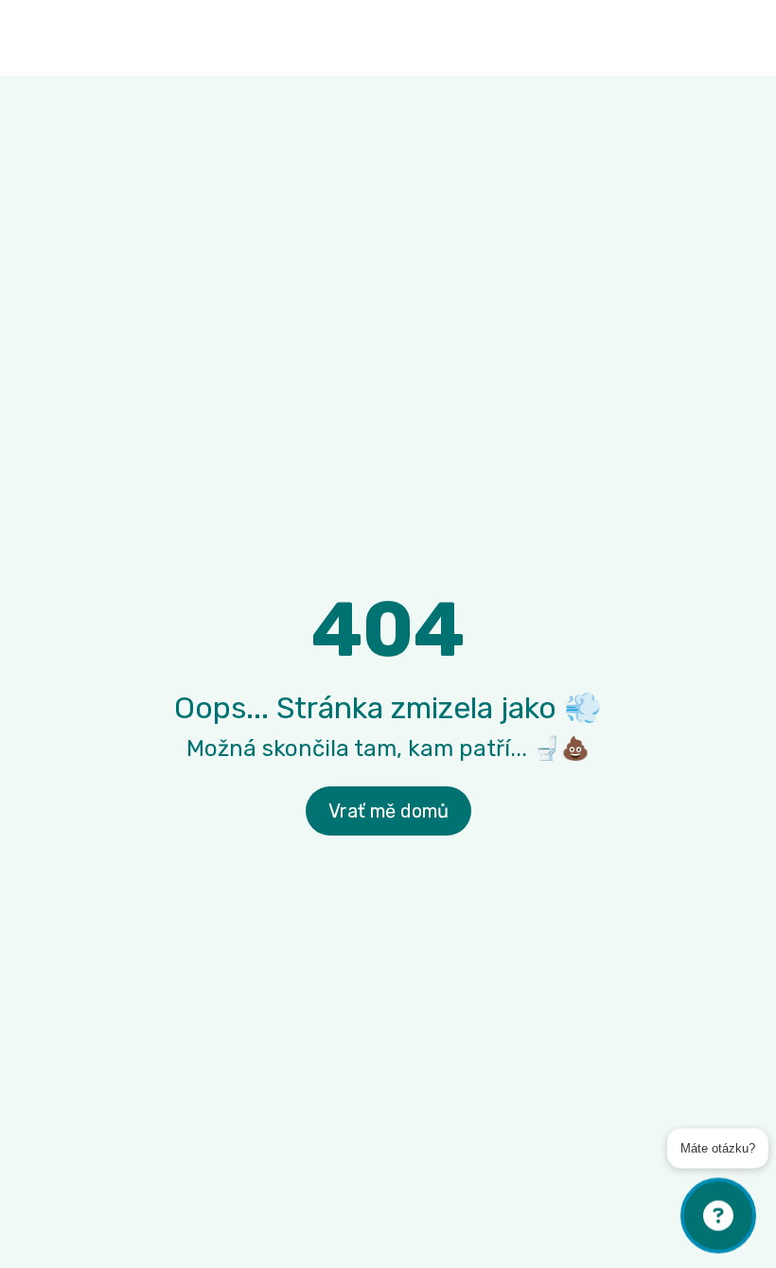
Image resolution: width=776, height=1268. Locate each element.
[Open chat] (718, 1216)
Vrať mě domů (388, 811)
